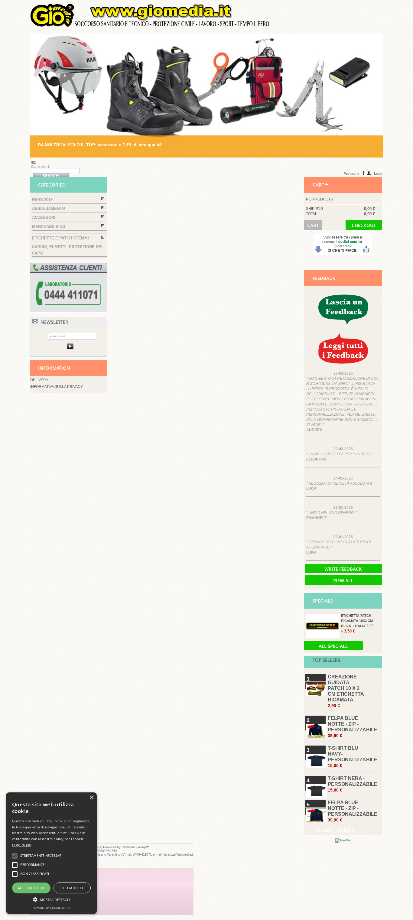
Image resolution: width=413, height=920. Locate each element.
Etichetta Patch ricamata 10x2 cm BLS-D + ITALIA (357, 621)
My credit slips (53, 889)
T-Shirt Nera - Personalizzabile (352, 784)
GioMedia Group (134, 847)
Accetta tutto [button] (31, 888)
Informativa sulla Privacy (56, 387)
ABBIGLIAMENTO (48, 208)
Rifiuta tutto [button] (72, 888)
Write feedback (343, 569)
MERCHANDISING (48, 226)
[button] (51, 899)
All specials (333, 646)
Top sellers (326, 660)
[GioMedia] (151, 26)
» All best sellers (333, 829)
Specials (323, 601)
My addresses (52, 896)
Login (378, 173)
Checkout (364, 225)
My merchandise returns (64, 882)
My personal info (55, 902)
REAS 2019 (42, 199)
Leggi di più (21, 845)
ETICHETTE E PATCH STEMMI (60, 238)
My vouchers (51, 909)
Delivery (39, 380)
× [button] (91, 797)
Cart (318, 185)
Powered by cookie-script (51, 908)
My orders (49, 876)
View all (343, 580)
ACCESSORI (43, 217)
